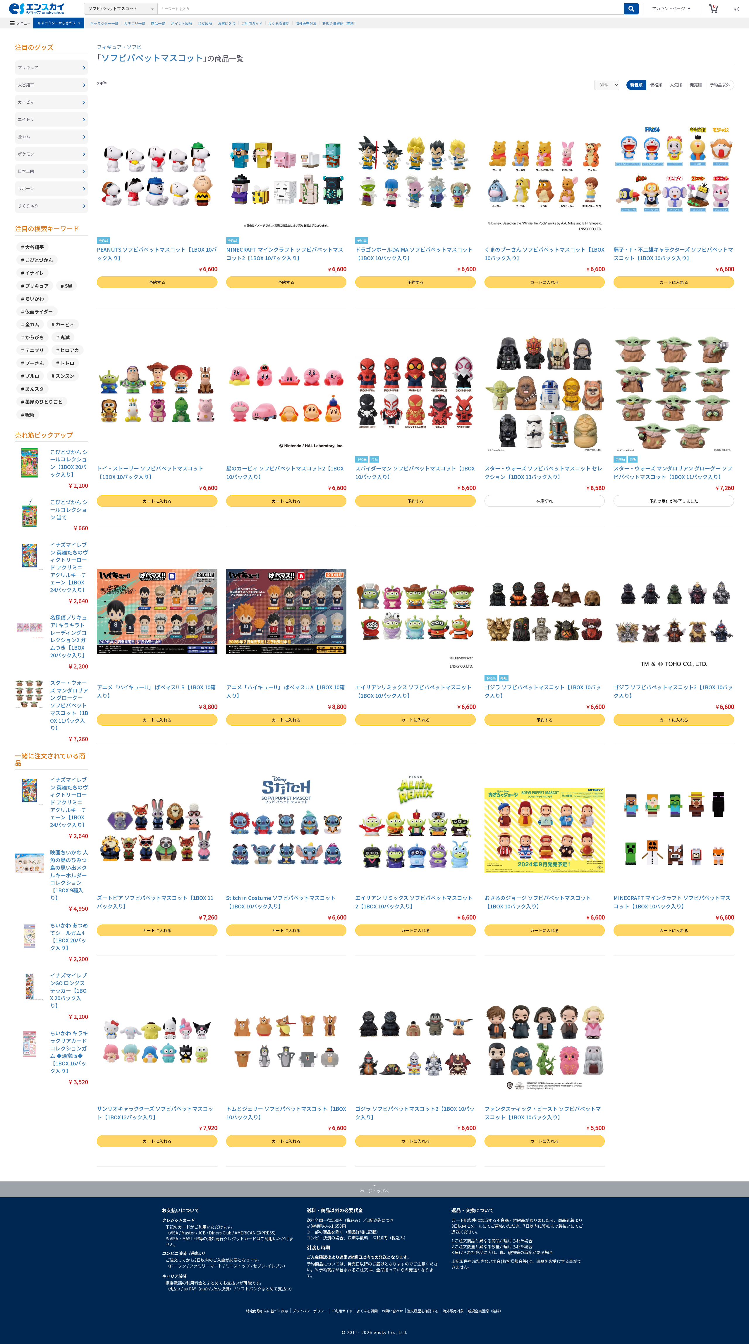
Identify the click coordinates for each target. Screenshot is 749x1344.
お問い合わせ (392, 1310)
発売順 (696, 85)
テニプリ (34, 350)
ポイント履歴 (181, 23)
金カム (32, 324)
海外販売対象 (306, 23)
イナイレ (34, 272)
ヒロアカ (69, 350)
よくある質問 (278, 23)
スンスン (65, 375)
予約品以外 (720, 85)
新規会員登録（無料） (340, 23)
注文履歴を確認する (423, 1310)
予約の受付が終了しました (673, 501)
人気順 (676, 85)
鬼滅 (65, 337)
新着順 (636, 85)
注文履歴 (205, 23)
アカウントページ (669, 8)
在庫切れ (544, 501)
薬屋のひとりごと (44, 401)
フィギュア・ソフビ (119, 46)
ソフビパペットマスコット (152, 57)
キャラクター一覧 (104, 23)
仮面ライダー (39, 311)
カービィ (65, 324)
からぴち (34, 337)
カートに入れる (544, 282)
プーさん (34, 362)
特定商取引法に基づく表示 (267, 1310)
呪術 (30, 414)
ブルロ (32, 375)
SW (68, 285)
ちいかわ (34, 298)
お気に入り (227, 23)
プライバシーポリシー (309, 1310)
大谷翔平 (34, 246)
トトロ (67, 362)
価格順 (656, 85)
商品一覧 (158, 23)
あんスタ (34, 388)
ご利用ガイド (251, 23)
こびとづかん (39, 259)
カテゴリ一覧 (134, 23)
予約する (157, 282)
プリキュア (37, 285)
